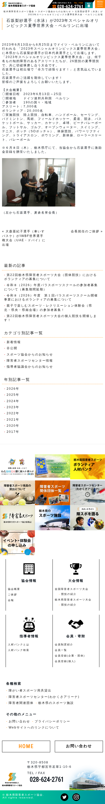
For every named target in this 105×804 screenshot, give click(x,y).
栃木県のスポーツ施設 (56, 702)
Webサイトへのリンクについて (34, 727)
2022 (11, 413)
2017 (11, 431)
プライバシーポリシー (52, 721)
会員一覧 (61, 650)
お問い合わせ (19, 721)
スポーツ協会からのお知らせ (30, 354)
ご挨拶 (12, 594)
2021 (11, 419)
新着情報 (14, 342)
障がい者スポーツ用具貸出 (30, 690)
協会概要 (14, 589)
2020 (11, 425)
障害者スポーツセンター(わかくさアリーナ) (44, 696)
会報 (11, 600)
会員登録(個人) (65, 661)
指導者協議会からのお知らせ (30, 366)
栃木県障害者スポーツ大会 (73, 599)
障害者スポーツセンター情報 (30, 360)
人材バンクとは (18, 644)
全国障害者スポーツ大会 (71, 589)
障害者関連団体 (21, 702)
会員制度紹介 (64, 644)
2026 (11, 388)
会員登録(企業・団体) (70, 655)
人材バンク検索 (18, 650)
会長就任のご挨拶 (85, 231)
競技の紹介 (68, 594)
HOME (26, 746)
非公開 (12, 348)
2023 (11, 407)
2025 (11, 394)
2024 (11, 401)
